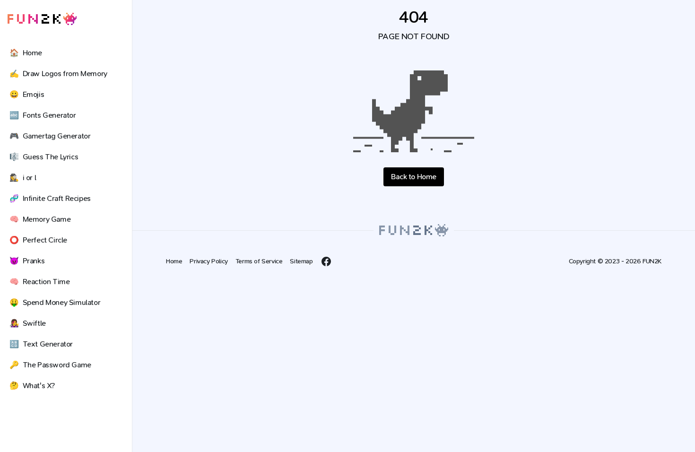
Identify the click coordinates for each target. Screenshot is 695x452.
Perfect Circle (38, 239)
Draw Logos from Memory (58, 73)
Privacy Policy (208, 261)
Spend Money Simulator (54, 302)
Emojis (26, 94)
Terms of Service (259, 261)
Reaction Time (39, 281)
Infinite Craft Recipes (50, 198)
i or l (22, 177)
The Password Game (50, 364)
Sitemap (301, 261)
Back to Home (413, 176)
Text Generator (41, 343)
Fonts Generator (42, 115)
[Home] (42, 19)
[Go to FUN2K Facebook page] (326, 261)
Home (25, 52)
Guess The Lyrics (43, 156)
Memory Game (39, 219)
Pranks (26, 260)
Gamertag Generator (49, 135)
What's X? (32, 385)
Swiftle (27, 323)
